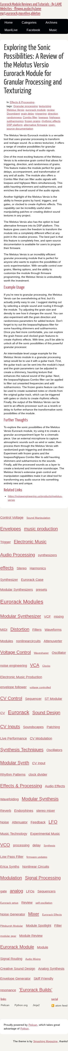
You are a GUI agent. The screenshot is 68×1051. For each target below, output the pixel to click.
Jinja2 (36, 1005)
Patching (53, 727)
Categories (29, 22)
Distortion (19, 629)
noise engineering (13, 665)
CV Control (11, 698)
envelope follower (13, 687)
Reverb (5, 811)
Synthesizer (9, 580)
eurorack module (36, 109)
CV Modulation (41, 738)
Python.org (21, 1005)
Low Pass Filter (11, 857)
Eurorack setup (9, 902)
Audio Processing (17, 554)
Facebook (33, 30)
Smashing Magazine (45, 1041)
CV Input (38, 763)
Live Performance (13, 738)
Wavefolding (9, 799)
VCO (5, 844)
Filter (58, 925)
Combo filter (30, 117)
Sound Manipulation (38, 517)
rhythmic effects (51, 121)
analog (16, 890)
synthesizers (47, 555)
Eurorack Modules (21, 602)
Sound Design (46, 712)
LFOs (30, 891)
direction (53, 113)
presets (41, 589)
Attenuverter (53, 641)
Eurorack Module (17, 946)
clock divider (38, 774)
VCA (34, 665)
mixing (59, 616)
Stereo (22, 568)
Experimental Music (45, 834)
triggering (41, 113)
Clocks (46, 665)
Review (26, 902)
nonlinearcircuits (28, 641)
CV (2, 713)
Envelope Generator (15, 978)
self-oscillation (44, 902)
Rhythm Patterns (13, 774)
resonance (8, 990)
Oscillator (59, 653)
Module (42, 947)
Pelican (5, 1005)
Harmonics (38, 568)
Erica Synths (9, 867)
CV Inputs (10, 726)
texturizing (45, 106)
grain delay (27, 113)
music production (41, 528)
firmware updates (36, 856)
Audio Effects (55, 786)
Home (9, 22)
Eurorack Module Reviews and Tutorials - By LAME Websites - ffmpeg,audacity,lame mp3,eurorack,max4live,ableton (31, 8)
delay (36, 845)
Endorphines (23, 811)
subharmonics (15, 121)
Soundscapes (33, 727)
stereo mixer (45, 811)
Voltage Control (15, 652)
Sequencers (46, 891)
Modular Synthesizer (20, 616)
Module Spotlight (38, 925)
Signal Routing (11, 959)
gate (3, 891)
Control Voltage (11, 517)
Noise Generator (12, 914)
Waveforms (53, 630)
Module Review (30, 936)
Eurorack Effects (52, 914)
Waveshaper (41, 652)
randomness (14, 117)
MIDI (3, 630)
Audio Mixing (33, 958)
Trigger (5, 542)
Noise (4, 822)
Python (24, 1028)
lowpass (43, 117)
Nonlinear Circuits (35, 867)
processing (21, 845)
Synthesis (49, 845)
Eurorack (18, 712)
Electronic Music (30, 541)
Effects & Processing (22, 102)
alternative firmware (35, 124)
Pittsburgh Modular (11, 925)
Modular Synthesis (40, 798)
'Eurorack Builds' (35, 989)
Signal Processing (43, 877)
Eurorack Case (32, 580)
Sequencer (33, 699)
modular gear (8, 935)
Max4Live (11, 30)
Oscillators (54, 750)
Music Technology (13, 834)
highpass (54, 117)
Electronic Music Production (21, 677)
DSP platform (15, 124)
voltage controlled (40, 687)
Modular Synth (14, 762)
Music (53, 30)
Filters (37, 630)
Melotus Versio (15, 109)
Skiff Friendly (43, 978)
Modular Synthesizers (16, 589)
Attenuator (20, 822)
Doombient (13, 113)
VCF (47, 616)
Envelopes (10, 528)
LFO (53, 821)
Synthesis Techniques (21, 749)
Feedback (38, 822)
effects (7, 567)
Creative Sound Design (17, 969)
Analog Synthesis (51, 969)
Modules (6, 641)
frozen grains (32, 121)
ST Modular (53, 699)
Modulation (11, 877)
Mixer (33, 913)
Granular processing (25, 106)
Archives (51, 22)
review (51, 109)
